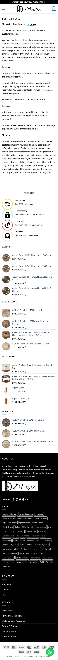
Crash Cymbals (9, 531)
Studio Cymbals (22, 558)
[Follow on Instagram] (17, 499)
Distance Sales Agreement (14, 620)
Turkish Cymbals (46, 562)
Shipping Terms (9, 631)
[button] (3, 8)
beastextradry (37, 523)
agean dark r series (24, 518)
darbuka (41, 531)
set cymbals (12, 553)
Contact (6, 589)
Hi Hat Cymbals (26, 544)
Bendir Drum (8, 527)
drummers (7, 540)
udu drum (6, 566)
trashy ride (33, 562)
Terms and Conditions (12, 615)
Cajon (17, 527)
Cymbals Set (31, 531)
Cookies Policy (9, 636)
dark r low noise (23, 536)
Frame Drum (46, 540)
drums (15, 540)
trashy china (35, 558)
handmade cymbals (10, 544)
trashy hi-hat (22, 562)
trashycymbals (8, 562)
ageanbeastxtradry (10, 514)
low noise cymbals (42, 544)
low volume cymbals (10, 549)
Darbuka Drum (8, 536)
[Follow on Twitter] (20, 499)
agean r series (24, 523)
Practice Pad (25, 549)
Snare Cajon (24, 553)
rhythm (36, 549)
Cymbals (20, 531)
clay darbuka (41, 527)
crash (50, 527)
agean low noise (41, 518)
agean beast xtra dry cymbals (31, 514)
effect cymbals (33, 540)
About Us (6, 584)
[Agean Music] (29, 9)
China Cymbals (28, 527)
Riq (4, 553)
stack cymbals (8, 558)
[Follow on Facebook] (13, 499)
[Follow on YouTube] (26, 499)
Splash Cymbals (37, 553)
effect (23, 540)
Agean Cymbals (9, 518)
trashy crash (47, 558)
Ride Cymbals (46, 549)
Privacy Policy (8, 610)
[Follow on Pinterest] (23, 499)
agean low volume (10, 523)
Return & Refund (10, 626)
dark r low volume (38, 536)
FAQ (4, 594)
